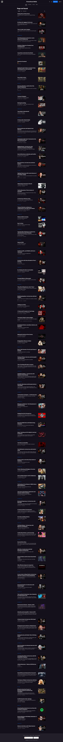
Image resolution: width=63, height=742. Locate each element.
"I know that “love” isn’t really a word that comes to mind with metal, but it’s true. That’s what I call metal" (26, 682)
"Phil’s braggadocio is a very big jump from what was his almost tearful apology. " (26, 701)
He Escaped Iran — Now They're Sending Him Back (25, 104)
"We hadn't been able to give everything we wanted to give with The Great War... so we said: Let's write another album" (26, 377)
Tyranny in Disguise (21, 96)
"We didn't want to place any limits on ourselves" (25, 359)
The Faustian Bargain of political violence (23, 47)
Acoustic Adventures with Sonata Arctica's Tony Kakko (26, 385)
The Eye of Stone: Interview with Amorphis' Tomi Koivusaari (27, 358)
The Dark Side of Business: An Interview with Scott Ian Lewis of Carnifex (26, 232)
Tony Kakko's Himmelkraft (23, 111)
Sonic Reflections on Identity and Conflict (26, 154)
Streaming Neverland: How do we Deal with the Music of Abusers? (26, 709)
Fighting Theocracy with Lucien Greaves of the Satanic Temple (26, 174)
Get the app (36, 737)
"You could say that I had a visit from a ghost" (24, 587)
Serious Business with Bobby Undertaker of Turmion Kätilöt (27, 717)
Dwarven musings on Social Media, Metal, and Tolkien (26, 149)
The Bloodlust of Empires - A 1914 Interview (27, 394)
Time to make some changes (23, 29)
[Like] (18, 100)
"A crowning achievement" (21, 335)
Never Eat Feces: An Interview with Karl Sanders (26, 163)
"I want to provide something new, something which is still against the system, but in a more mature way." (26, 638)
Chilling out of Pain (21, 304)
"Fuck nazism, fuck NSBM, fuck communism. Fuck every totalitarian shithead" (26, 396)
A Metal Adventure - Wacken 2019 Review (26, 664)
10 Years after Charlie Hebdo (23, 119)
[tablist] (22, 11)
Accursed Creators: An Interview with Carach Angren (25, 585)
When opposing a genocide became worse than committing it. (26, 89)
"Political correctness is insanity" (22, 620)
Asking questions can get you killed (23, 327)
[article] (31, 16)
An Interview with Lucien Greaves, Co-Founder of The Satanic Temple (27, 319)
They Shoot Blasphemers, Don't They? (25, 287)
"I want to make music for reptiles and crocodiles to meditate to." (27, 299)
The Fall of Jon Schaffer (22, 442)
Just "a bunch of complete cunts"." (22, 406)
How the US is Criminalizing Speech (23, 97)
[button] (26, 4)
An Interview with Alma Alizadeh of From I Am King (26, 261)
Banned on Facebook (22, 61)
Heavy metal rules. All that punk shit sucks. (24, 486)
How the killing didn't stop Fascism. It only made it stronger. (27, 40)
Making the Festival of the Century (25, 334)
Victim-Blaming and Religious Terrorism (26, 469)
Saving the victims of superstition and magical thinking (26, 15)
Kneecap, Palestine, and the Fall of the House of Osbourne (25, 86)
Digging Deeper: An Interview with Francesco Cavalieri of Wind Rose (25, 147)
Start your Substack (29, 737)
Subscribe (55, 1)
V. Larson (22, 219)
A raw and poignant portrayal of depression (24, 494)
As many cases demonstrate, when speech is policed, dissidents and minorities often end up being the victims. (26, 567)
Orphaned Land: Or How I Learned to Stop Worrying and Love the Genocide (26, 68)
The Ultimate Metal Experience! (22, 218)
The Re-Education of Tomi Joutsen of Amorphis (25, 191)
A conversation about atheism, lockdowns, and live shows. (26, 279)
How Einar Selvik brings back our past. (23, 462)
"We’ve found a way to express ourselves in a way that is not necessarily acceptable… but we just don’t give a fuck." (27, 648)
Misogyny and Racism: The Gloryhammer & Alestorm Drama (26, 404)
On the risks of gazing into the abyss (23, 271)
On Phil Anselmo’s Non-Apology (24, 698)
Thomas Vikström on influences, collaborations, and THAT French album (26, 208)
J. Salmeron (23, 41)
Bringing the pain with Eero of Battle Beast (26, 625)
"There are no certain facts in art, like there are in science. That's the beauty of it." (26, 577)
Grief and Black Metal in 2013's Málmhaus (26, 475)
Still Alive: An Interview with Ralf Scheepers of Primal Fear (24, 550)
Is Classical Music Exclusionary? (24, 509)
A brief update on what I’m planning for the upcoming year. (26, 30)
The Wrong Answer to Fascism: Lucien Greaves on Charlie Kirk (25, 38)
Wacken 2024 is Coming (22, 216)
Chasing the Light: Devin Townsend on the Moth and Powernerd (26, 139)
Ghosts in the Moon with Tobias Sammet (26, 726)
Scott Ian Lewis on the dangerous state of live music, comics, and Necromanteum (27, 235)
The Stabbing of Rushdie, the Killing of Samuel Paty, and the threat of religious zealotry (26, 289)
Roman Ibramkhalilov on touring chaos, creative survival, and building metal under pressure (27, 24)
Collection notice (37, 735)
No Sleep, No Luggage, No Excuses (25, 22)
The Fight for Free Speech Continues (23, 121)
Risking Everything (21, 102)
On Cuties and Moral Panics (23, 516)
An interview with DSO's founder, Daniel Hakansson (25, 425)
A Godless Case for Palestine (21, 78)
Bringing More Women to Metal (24, 341)
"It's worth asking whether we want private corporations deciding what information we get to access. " (26, 711)
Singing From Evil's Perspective (24, 413)
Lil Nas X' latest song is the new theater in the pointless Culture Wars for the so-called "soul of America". (26, 435)
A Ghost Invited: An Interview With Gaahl (26, 619)
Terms (33, 735)
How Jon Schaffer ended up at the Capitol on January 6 (26, 444)
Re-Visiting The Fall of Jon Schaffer (25, 269)
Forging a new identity (21, 112)
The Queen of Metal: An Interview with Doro (27, 680)
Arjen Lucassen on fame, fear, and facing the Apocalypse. (26, 54)
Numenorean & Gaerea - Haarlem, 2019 (25, 604)
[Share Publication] (52, 2)
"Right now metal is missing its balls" (23, 527)
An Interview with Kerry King (23, 198)
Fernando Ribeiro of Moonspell (24, 278)
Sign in (60, 1)
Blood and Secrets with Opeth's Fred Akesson (25, 129)
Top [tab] (21, 11)
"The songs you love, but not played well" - (24, 253)
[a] (42, 16)
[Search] (50, 2)
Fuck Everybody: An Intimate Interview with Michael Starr (27, 646)
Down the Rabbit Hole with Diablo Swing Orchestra (26, 423)
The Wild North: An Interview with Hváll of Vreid (26, 450)
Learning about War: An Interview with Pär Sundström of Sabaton (26, 656)
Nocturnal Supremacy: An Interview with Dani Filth (26, 502)
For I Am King (19, 262)
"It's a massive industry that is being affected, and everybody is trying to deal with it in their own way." (27, 504)
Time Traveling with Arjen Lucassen (25, 364)
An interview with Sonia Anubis (22, 342)
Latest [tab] (19, 11)
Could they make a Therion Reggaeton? (23, 209)
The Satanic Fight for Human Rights (25, 317)
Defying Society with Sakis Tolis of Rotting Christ (26, 636)
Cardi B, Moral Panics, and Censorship (25, 532)
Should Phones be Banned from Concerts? (26, 672)
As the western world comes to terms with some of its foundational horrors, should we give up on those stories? (26, 415)
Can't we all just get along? (21, 70)
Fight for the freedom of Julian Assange (23, 224)
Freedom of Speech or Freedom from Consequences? (25, 46)
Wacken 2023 (20, 242)
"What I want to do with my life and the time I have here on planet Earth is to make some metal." (26, 166)
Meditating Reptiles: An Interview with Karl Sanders (27, 297)
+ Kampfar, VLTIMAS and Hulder (22, 185)
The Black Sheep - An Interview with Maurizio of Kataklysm (25, 526)
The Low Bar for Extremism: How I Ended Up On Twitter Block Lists (27, 595)
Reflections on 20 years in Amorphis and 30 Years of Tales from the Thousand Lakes (26, 193)
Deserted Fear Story (21, 542)
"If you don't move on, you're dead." (23, 727)
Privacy (31, 735)
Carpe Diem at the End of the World (25, 52)
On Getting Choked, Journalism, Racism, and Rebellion (27, 325)
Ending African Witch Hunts (23, 13)
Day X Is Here (20, 223)
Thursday (18, 665)
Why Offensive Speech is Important (25, 565)
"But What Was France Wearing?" (22, 470)
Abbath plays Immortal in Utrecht (24, 183)
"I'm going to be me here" (21, 141)
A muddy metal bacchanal (21, 243)
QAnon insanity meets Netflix (22, 518)
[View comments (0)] (24, 17)
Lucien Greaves (28, 41)
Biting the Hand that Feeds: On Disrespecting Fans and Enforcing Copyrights (24, 690)
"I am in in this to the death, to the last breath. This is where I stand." (27, 176)
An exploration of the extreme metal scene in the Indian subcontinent (26, 560)
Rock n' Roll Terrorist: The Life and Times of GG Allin (26, 350)
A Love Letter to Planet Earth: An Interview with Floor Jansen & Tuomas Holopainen (26, 575)
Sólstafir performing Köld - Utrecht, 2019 (26, 612)
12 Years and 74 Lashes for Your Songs (25, 311)
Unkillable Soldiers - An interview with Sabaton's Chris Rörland (25, 374)
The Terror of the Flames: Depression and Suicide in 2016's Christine (26, 492)
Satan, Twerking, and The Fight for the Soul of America (26, 433)
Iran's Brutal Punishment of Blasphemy (23, 312)
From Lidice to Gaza (21, 77)
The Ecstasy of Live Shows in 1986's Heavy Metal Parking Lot (26, 485)
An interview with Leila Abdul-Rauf (22, 155)
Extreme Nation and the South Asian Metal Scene (26, 557)
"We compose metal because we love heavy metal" (25, 551)
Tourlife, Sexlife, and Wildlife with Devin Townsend (26, 251)
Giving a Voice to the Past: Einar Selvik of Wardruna (26, 460)
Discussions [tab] (24, 11)
